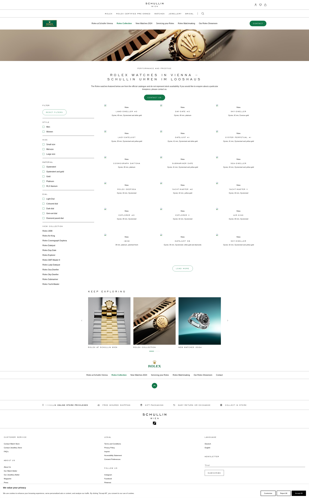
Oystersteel (51, 167)
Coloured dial (52, 204)
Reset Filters (54, 112)
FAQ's (6, 452)
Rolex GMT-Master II (51, 260)
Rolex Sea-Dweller (50, 270)
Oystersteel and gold (55, 172)
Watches (159, 14)
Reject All (283, 493)
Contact (258, 23)
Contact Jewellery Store (13, 448)
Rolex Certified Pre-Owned (133, 14)
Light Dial (50, 199)
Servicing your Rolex (165, 23)
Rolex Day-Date (49, 250)
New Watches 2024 (144, 23)
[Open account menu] (255, 5)
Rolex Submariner (50, 279)
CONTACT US (154, 97)
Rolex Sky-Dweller (50, 274)
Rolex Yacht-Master (50, 284)
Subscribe (214, 473)
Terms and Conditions (112, 444)
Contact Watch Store (12, 444)
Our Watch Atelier (10, 471)
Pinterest (107, 482)
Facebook (108, 479)
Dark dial (50, 209)
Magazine (7, 479)
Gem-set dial (51, 213)
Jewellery (175, 14)
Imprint (107, 452)
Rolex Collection (124, 23)
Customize (268, 493)
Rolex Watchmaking (186, 23)
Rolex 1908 (47, 231)
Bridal (189, 14)
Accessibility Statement (113, 455)
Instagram (108, 475)
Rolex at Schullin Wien (102, 347)
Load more (182, 268)
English (207, 448)
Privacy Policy (109, 448)
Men (48, 127)
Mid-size (50, 149)
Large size (50, 154)
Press (6, 482)
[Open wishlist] (260, 5)
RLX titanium (51, 186)
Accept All (298, 493)
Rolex (108, 14)
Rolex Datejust (48, 245)
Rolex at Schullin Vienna (102, 23)
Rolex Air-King (48, 236)
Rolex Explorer (48, 255)
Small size (50, 144)
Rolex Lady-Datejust (51, 265)
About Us (7, 467)
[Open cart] (265, 5)
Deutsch (208, 444)
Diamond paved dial (55, 218)
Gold (48, 176)
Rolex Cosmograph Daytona (54, 241)
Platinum (50, 181)
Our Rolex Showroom (208, 23)
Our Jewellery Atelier (12, 475)
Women (49, 132)
